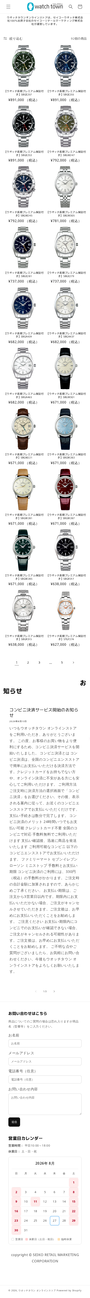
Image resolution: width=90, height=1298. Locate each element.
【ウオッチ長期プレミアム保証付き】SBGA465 (24, 395)
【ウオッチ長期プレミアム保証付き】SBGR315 (24, 637)
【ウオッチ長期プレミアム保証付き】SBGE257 (24, 92)
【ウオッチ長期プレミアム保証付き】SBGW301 (66, 395)
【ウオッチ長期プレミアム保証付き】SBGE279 (66, 274)
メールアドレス (21, 1053)
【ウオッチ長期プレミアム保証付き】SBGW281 (24, 516)
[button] (8, 6)
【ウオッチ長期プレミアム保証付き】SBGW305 (66, 213)
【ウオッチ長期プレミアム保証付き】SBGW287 (66, 516)
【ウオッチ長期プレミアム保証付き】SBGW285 (24, 577)
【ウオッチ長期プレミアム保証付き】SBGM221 (24, 456)
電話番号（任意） (23, 1071)
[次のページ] (73, 662)
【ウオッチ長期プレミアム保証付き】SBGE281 (24, 274)
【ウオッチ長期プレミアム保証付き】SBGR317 (66, 577)
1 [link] (17, 662)
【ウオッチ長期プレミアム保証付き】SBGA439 (24, 335)
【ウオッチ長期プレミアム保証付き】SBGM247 (66, 153)
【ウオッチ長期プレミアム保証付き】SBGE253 (24, 153)
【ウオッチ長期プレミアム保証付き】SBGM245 (24, 213)
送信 (14, 1122)
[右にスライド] (54, 991)
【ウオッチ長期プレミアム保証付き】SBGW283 (66, 456)
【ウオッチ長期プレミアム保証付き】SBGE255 (66, 92)
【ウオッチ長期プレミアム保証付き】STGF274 (66, 637)
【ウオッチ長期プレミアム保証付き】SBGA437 (66, 335)
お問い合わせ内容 (23, 1089)
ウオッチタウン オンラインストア (37, 1290)
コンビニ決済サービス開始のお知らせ (43, 712)
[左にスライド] (35, 991)
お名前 (13, 1035)
